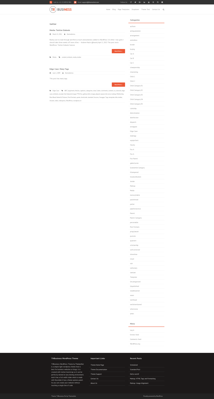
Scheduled (134, 365)
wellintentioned (136, 304)
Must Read (53, 97)
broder (132, 45)
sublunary (133, 268)
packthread (134, 200)
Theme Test (145, 9)
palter (132, 204)
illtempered (134, 172)
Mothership (120, 94)
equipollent (134, 140)
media (75, 57)
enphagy (133, 136)
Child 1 (132, 76)
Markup (132, 186)
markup (113, 94)
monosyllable (135, 195)
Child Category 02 (136, 90)
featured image (71, 94)
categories (89, 91)
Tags (106, 97)
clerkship (133, 108)
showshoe (133, 254)
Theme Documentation (99, 369)
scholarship (134, 245)
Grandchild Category (137, 168)
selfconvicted (135, 250)
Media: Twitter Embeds (60, 30)
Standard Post (135, 369)
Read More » (118, 51)
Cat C (132, 63)
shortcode (84, 97)
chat (94, 91)
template (112, 97)
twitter (79, 57)
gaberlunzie (134, 163)
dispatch (133, 122)
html (89, 94)
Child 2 (132, 81)
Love (109, 94)
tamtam (133, 272)
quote (78, 97)
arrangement (134, 35)
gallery (85, 94)
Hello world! (134, 374)
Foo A (132, 149)
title (116, 97)
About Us (94, 383)
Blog (114, 9)
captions (82, 91)
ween (132, 295)
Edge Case (56, 91)
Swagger (102, 97)
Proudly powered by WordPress (153, 396)
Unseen (52, 101)
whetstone (134, 309)
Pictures (64, 97)
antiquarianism (135, 31)
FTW (78, 94)
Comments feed (135, 339)
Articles (77, 91)
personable (134, 222)
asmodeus (133, 40)
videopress (62, 101)
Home (108, 9)
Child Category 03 (136, 95)
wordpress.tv (77, 101)
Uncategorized (135, 282)
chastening (134, 72)
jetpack (98, 94)
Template (133, 277)
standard (90, 97)
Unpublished (134, 286)
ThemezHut (79, 364)
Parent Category (136, 218)
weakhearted (135, 291)
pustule (133, 236)
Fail (65, 94)
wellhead (133, 300)
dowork (118, 91)
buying (132, 49)
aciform (132, 26)
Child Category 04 (136, 99)
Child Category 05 (136, 104)
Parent (132, 213)
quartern (133, 241)
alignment (71, 91)
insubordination (135, 177)
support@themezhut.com (90, 2)
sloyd (132, 259)
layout (103, 94)
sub (131, 263)
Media (54, 57)
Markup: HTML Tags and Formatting (142, 379)
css (115, 91)
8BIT (66, 91)
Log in (132, 330)
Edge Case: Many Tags (59, 69)
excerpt (61, 94)
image (93, 94)
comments (104, 91)
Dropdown (135, 9)
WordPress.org (135, 344)
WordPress (69, 101)
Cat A (132, 54)
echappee (133, 127)
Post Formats (72, 97)
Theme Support (96, 374)
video (56, 101)
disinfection (134, 118)
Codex (98, 91)
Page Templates (124, 9)
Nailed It (59, 97)
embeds (69, 57)
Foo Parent (134, 159)
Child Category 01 (136, 86)
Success (96, 97)
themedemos (71, 34)
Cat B (132, 58)
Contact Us (156, 9)
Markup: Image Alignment (139, 383)
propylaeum (134, 231)
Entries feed (134, 335)
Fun (81, 94)
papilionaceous (135, 209)
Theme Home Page (97, 365)
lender (132, 181)
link (106, 94)
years (132, 314)
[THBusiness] (66, 9)
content (64, 57)
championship (135, 67)
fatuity (132, 145)
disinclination (135, 113)
